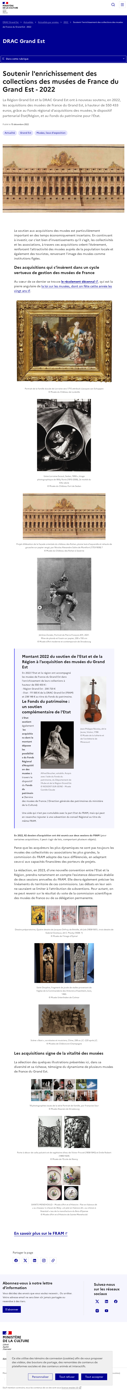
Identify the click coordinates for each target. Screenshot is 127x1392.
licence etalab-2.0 (70, 1387)
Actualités (28, 22)
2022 (66, 22)
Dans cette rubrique (17, 59)
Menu (122, 4)
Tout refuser (67, 1377)
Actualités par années (48, 22)
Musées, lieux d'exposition (51, 133)
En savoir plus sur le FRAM (39, 1233)
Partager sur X (25, 1260)
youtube (106, 1310)
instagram (97, 1310)
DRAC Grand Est (11, 22)
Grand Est (25, 133)
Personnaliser (40, 1377)
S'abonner (11, 1309)
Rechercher (113, 4)
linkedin (106, 1301)
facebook (115, 1301)
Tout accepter (94, 1377)
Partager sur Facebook (16, 1260)
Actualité (10, 133)
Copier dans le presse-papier (53, 1260)
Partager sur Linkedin (34, 1260)
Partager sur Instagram (44, 1260)
